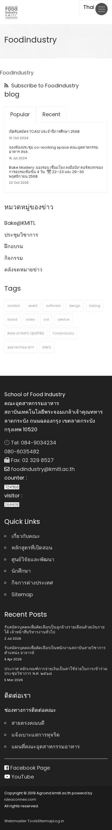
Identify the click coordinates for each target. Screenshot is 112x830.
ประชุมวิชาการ (21, 234)
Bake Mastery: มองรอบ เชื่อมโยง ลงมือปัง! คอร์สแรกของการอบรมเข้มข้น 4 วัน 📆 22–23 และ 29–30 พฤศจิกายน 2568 (56, 172)
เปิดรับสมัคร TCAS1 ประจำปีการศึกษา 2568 (44, 131)
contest (13, 305)
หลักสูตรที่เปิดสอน (31, 547)
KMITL (47, 347)
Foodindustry (63, 333)
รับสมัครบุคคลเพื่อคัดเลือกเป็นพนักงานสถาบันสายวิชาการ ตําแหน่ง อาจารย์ (55, 650)
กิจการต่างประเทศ (32, 582)
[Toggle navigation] (101, 9)
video (30, 319)
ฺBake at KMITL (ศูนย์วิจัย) (25, 333)
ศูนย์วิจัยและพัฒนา (32, 559)
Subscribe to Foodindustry (44, 85)
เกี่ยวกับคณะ (25, 536)
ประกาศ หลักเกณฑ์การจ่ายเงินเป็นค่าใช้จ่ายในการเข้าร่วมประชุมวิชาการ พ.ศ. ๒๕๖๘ (55, 671)
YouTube (22, 776)
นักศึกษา (21, 570)
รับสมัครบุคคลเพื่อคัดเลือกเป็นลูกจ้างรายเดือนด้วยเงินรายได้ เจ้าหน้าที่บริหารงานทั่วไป (54, 630)
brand (12, 319)
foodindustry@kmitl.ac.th (42, 469)
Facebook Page (29, 767)
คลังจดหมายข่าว (23, 269)
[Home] (11, 12)
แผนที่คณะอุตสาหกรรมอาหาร (45, 746)
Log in (58, 821)
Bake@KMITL (19, 223)
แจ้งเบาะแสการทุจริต (35, 734)
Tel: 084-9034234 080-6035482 (30, 447)
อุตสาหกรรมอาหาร (20, 347)
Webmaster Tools (21, 821)
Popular (20, 114)
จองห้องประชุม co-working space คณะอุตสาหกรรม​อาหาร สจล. (53, 150)
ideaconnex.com (20, 799)
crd (46, 319)
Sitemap (22, 594)
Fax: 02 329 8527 (31, 460)
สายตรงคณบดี (28, 723)
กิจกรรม (13, 258)
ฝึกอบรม (13, 246)
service (63, 319)
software (53, 305)
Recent (51, 114)
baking (94, 305)
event (32, 305)
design (74, 305)
